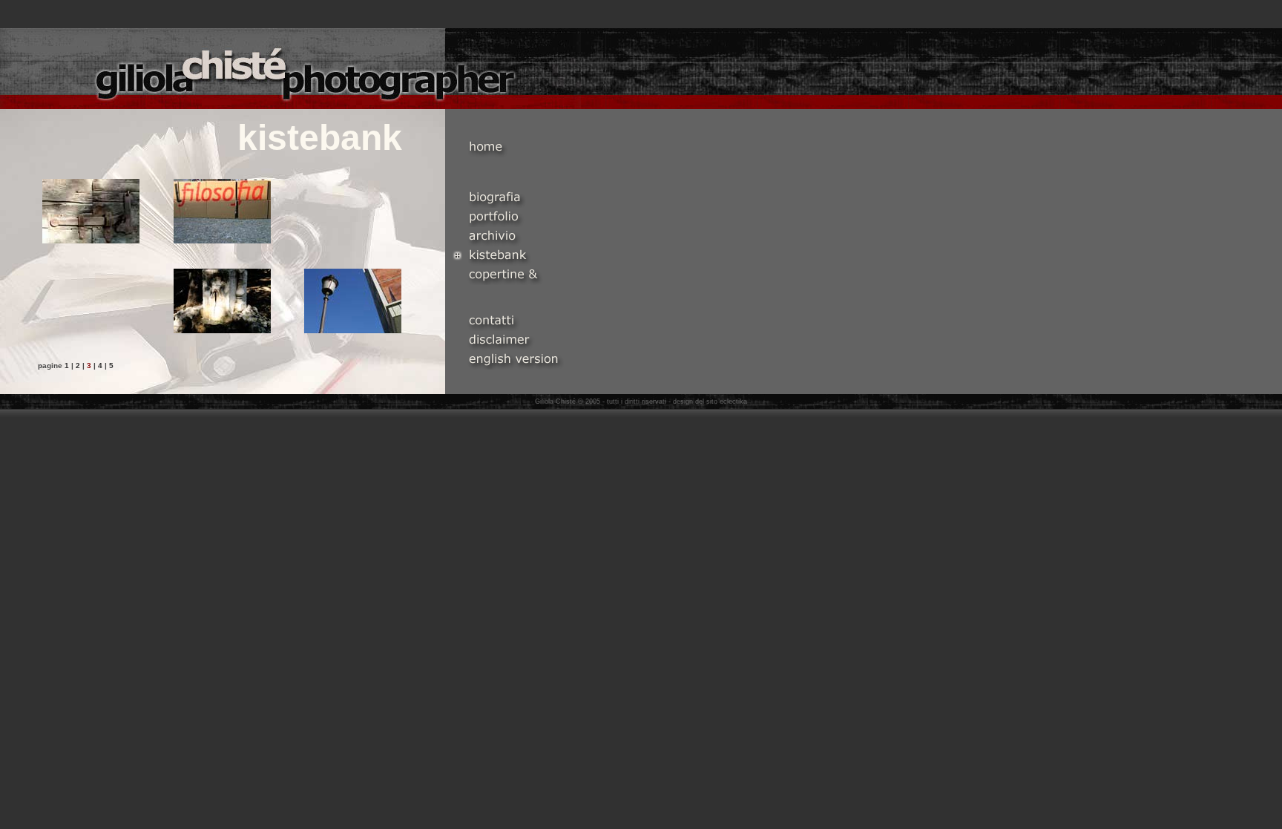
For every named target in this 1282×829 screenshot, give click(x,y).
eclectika (733, 401)
